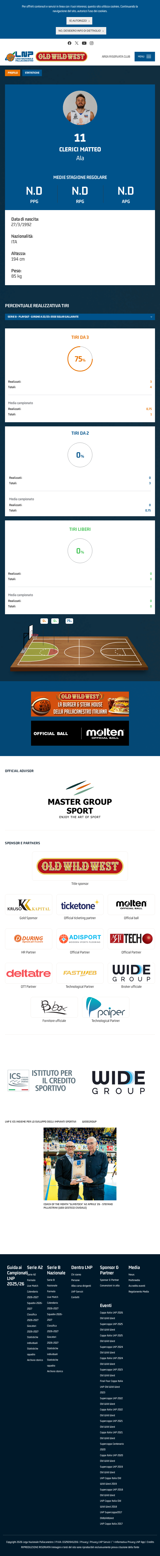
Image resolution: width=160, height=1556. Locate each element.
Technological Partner (80, 987)
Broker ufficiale (131, 987)
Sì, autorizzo (78, 20)
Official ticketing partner (80, 918)
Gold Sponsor (29, 918)
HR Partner (28, 952)
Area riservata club (116, 56)
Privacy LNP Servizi (100, 1542)
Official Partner (80, 952)
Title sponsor (80, 884)
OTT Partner (28, 987)
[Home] (46, 56)
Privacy (84, 1542)
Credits (150, 1542)
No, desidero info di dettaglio (80, 30)
